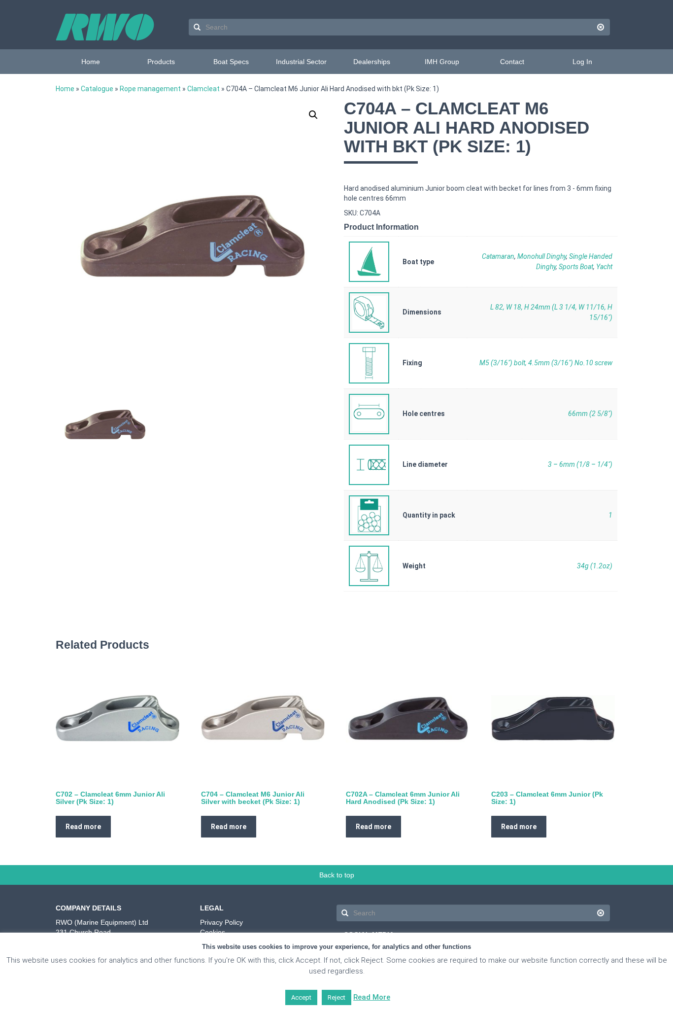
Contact (512, 62)
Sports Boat (576, 267)
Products (161, 62)
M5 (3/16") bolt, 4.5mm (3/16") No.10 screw (545, 363)
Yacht (604, 267)
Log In (582, 62)
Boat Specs (231, 62)
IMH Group (442, 62)
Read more (83, 827)
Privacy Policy (221, 922)
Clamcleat (203, 89)
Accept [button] (301, 997)
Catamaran (498, 256)
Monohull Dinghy (541, 256)
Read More (371, 997)
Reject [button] (336, 997)
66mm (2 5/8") (590, 414)
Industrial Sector (301, 62)
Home (90, 62)
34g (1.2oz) (594, 566)
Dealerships (371, 62)
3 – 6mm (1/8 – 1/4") (580, 464)
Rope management (150, 89)
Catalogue (97, 89)
